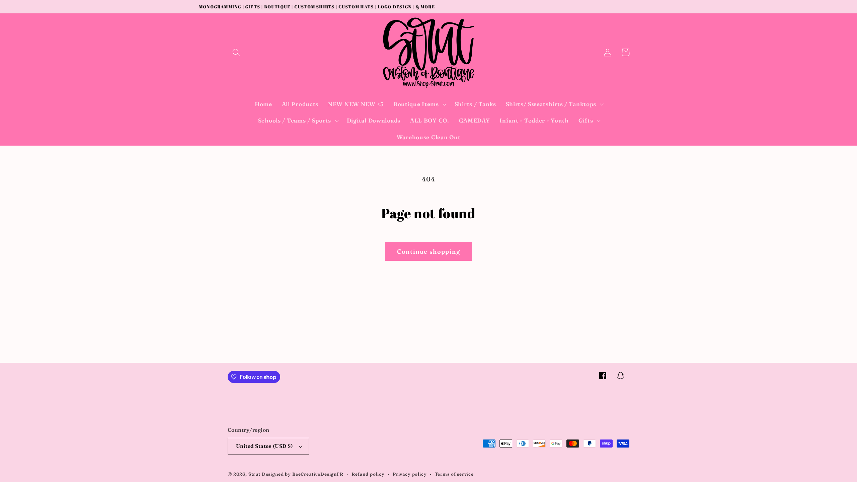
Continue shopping (428, 251)
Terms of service (454, 474)
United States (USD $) (264, 446)
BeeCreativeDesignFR (317, 474)
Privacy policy (410, 474)
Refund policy (368, 474)
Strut (254, 474)
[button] (236, 52)
